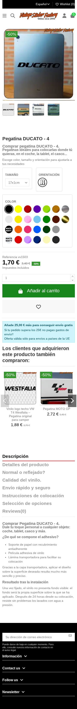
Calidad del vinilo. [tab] (21, 480)
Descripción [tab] (15, 456)
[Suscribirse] (70, 635)
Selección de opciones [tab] (27, 503)
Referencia (9, 257)
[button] (5, 401)
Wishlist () (67, 4)
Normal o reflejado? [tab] (23, 472)
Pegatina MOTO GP (56, 408)
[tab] (38, 512)
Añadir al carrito (43, 290)
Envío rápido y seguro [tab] (26, 488)
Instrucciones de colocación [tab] (33, 496)
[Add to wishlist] (38, 306)
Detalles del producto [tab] (25, 465)
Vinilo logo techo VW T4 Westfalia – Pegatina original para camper (20, 414)
